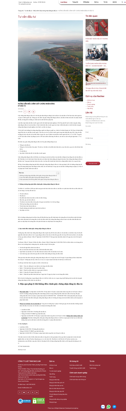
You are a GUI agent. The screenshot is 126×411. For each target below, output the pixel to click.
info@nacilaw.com (27, 2)
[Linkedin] (37, 392)
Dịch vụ (96, 2)
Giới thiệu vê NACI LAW (76, 365)
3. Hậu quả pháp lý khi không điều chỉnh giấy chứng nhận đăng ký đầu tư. (39, 179)
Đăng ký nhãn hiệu (54, 379)
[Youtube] (24, 392)
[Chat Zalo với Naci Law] (103, 407)
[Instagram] (32, 392)
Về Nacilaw (86, 2)
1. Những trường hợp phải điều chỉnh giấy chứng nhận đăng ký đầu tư (38, 175)
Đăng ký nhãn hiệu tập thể (56, 391)
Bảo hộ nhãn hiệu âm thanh (56, 388)
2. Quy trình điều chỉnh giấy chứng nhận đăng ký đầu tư (34, 177)
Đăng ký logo (53, 402)
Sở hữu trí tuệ (91, 100)
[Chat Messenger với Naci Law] (114, 407)
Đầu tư (89, 102)
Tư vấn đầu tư (28, 10)
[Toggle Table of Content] (57, 173)
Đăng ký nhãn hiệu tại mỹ (56, 385)
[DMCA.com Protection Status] (38, 400)
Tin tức (105, 2)
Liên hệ (114, 2)
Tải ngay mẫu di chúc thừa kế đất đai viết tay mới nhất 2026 (96, 89)
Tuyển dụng (93, 368)
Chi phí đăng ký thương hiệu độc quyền (58, 395)
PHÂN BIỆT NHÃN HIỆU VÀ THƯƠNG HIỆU (97, 40)
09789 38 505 (41, 2)
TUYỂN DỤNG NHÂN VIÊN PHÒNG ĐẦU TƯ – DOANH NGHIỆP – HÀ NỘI (96, 65)
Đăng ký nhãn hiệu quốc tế (56, 382)
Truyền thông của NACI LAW (77, 368)
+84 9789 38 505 (30, 384)
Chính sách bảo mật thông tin (78, 379)
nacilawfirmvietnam (25, 4)
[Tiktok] (28, 392)
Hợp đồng (90, 108)
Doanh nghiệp (91, 104)
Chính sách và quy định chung (78, 376)
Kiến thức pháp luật (95, 365)
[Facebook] (19, 392)
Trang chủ (75, 2)
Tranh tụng (90, 106)
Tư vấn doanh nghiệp (55, 371)
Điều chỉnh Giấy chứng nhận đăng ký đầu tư (45, 10)
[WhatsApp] (109, 407)
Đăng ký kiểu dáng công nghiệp (58, 399)
